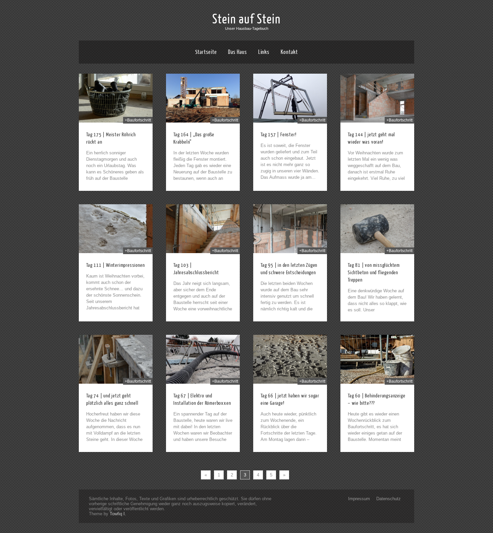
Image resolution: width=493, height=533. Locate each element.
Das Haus (237, 52)
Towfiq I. (118, 513)
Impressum (359, 498)
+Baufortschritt (138, 120)
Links (264, 52)
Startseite (206, 52)
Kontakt (289, 52)
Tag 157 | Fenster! (278, 135)
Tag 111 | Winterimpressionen (115, 265)
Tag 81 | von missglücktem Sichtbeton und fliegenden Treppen (374, 272)
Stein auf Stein (246, 19)
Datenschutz (388, 498)
